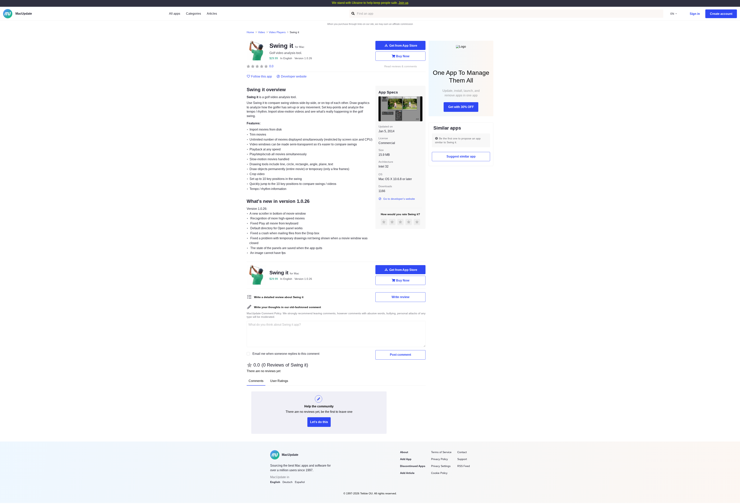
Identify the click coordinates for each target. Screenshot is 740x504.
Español (300, 482)
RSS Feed (463, 466)
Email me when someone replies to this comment (285, 353)
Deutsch (288, 482)
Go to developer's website (399, 199)
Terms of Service (441, 452)
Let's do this (319, 422)
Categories (193, 14)
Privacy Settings (441, 466)
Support (462, 459)
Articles (212, 14)
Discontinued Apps (412, 466)
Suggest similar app (461, 156)
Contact (462, 452)
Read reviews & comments (400, 66)
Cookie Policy (439, 473)
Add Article (407, 473)
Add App (405, 459)
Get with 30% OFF (461, 107)
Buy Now (402, 56)
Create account (721, 14)
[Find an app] (353, 13)
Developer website (294, 76)
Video (261, 32)
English (275, 482)
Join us (403, 3)
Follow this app (261, 76)
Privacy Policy (439, 459)
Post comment (400, 355)
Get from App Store (403, 46)
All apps (174, 14)
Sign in (695, 14)
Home (250, 32)
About (404, 452)
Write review (400, 297)
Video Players (277, 32)
